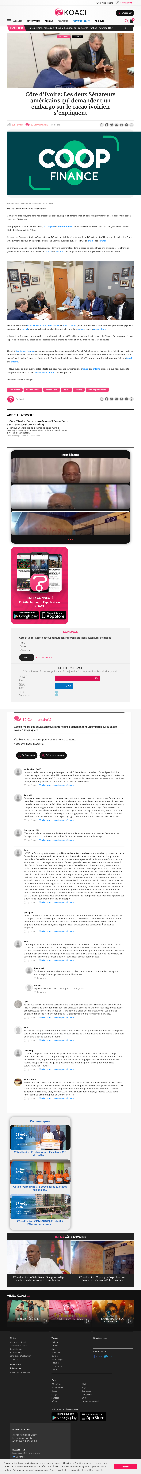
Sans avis (26, 650)
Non (24, 646)
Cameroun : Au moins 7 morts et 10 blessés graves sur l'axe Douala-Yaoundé (67, 27)
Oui (23, 643)
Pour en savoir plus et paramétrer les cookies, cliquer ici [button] (76, 1470)
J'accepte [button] (125, 1466)
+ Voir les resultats (44, 657)
